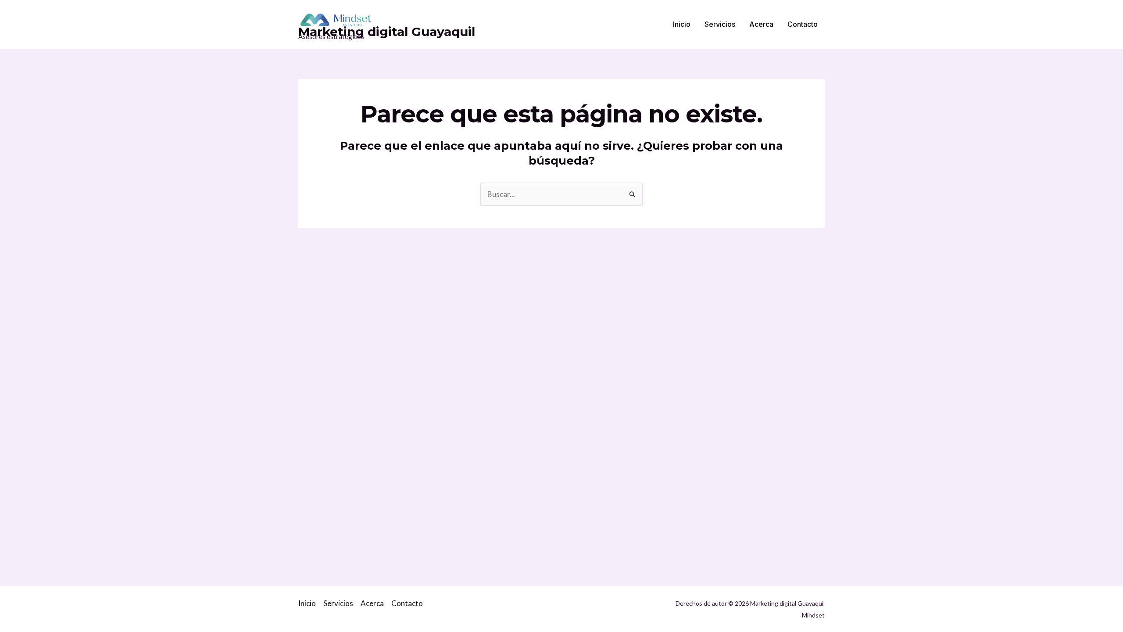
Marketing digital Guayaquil (386, 31)
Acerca (761, 24)
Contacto (802, 24)
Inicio (681, 24)
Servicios (720, 24)
